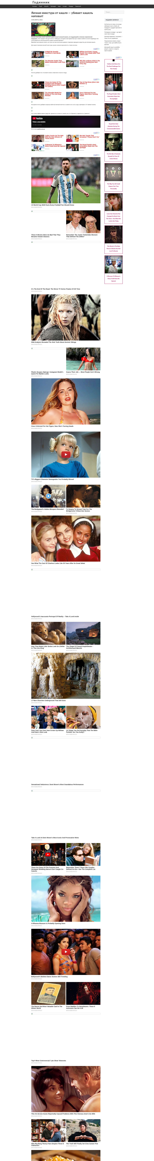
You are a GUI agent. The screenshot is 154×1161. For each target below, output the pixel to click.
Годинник (41, 2)
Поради (71, 6)
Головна (34, 6)
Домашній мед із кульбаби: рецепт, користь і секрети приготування (112, 49)
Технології (78, 6)
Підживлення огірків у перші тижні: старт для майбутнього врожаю (112, 42)
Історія (65, 6)
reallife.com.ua (41, 129)
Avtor (41, 19)
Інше (59, 6)
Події (40, 6)
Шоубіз (46, 6)
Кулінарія (53, 6)
